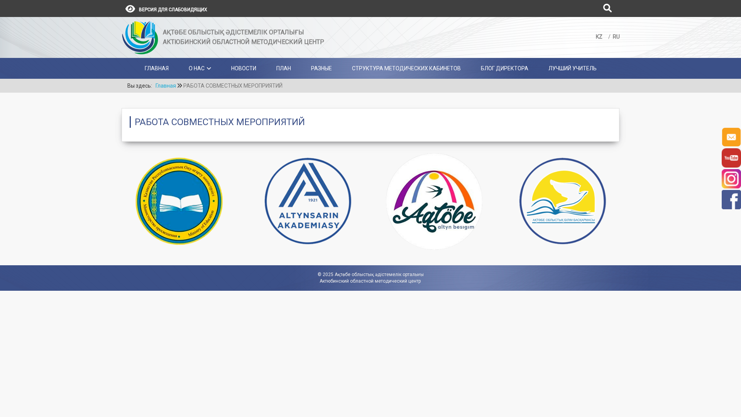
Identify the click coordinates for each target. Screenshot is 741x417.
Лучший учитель (572, 68)
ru (616, 37)
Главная (157, 68)
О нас (197, 68)
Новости (243, 68)
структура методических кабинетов (406, 68)
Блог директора (504, 68)
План (283, 68)
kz (600, 37)
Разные (321, 68)
